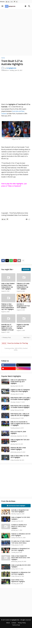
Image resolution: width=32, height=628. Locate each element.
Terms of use (16, 625)
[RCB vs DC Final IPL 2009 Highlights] (5, 433)
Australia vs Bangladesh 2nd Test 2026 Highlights (23, 305)
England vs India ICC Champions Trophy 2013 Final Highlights (20, 390)
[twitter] (23, 365)
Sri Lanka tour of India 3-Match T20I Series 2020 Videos (20, 542)
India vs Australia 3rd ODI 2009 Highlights (20, 566)
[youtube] (8, 368)
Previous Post (7, 337)
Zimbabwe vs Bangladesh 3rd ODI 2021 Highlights (20, 549)
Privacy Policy (22, 623)
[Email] (19, 260)
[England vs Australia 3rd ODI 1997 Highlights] (24, 318)
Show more (26, 269)
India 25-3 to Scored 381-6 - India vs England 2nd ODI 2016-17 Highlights (20, 423)
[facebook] (8, 365)
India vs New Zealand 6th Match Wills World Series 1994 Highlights (20, 557)
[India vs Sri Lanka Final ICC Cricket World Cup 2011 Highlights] (5, 381)
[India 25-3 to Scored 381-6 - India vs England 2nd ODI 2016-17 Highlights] (5, 423)
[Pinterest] (15, 260)
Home (3, 57)
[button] (2, 6)
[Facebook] (3, 260)
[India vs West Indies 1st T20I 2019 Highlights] (5, 457)
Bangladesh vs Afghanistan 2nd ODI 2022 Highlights (20, 573)
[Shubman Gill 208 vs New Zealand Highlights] (5, 449)
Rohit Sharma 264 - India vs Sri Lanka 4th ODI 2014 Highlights (19, 414)
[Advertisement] (16, 27)
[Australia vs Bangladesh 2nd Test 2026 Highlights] (24, 298)
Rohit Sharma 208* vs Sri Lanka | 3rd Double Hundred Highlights (20, 398)
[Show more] (23, 260)
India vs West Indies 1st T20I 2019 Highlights (19, 456)
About (8, 623)
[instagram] (23, 368)
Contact (14, 623)
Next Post (26, 337)
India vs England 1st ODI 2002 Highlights (20, 518)
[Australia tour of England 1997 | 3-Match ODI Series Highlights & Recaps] (8, 318)
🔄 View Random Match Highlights (16, 505)
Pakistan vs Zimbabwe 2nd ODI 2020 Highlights (20, 534)
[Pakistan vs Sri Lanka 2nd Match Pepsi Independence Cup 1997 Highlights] (24, 277)
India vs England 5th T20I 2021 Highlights (20, 440)
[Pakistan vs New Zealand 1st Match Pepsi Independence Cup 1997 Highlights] (8, 298)
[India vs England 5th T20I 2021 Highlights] (5, 441)
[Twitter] (7, 260)
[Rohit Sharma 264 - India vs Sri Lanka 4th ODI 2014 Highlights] (5, 415)
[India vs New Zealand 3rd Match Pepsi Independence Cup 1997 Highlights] (8, 277)
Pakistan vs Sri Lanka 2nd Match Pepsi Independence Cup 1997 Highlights (23, 286)
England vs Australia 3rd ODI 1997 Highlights (23, 326)
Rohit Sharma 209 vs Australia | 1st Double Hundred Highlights (20, 406)
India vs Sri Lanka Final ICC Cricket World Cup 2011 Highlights (18, 381)
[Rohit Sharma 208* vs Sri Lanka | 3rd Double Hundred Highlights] (5, 399)
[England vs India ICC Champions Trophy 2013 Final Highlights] (5, 391)
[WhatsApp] (11, 260)
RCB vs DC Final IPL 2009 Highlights (18, 432)
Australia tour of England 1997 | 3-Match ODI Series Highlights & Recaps (7, 327)
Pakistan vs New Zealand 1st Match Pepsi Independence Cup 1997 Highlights (7, 306)
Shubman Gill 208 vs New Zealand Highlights (18, 448)
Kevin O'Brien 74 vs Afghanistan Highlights (18, 580)
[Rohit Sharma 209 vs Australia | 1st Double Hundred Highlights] (5, 407)
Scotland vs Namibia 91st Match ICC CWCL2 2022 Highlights (19, 526)
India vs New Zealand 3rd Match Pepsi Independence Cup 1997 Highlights (7, 286)
